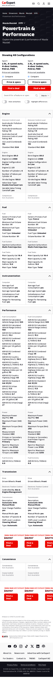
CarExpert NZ (44, 658)
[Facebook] (15, 646)
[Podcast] (43, 646)
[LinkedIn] (37, 646)
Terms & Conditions (28, 665)
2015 (36, 13)
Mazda (21, 13)
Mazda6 (29, 13)
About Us (7, 653)
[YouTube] (9, 646)
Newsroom (19, 653)
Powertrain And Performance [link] (14, 16)
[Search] (38, 3)
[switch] (4, 101)
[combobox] (21, 23)
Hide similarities (15, 102)
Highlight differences (39, 102)
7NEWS (32, 658)
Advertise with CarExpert (38, 653)
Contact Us (21, 658)
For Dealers (8, 658)
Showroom (13, 13)
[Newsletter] (33, 3)
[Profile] (43, 3)
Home (5, 13)
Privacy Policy (12, 665)
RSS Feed (42, 665)
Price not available (10, 72)
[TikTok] (26, 646)
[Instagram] (20, 646)
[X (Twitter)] (32, 646)
